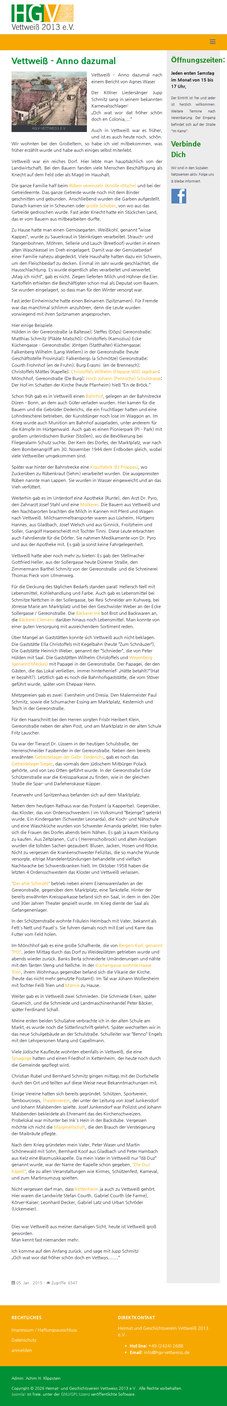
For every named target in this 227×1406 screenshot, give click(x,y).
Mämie (72, 985)
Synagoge (21, 1057)
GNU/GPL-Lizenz (75, 1394)
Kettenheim (86, 1188)
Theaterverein (56, 1100)
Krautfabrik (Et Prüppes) (114, 466)
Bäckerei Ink (88, 612)
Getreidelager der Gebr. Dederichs (69, 756)
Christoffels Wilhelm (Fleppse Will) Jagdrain (114, 371)
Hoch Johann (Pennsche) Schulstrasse (123, 378)
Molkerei (89, 504)
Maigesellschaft (69, 1126)
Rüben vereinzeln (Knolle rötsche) (102, 185)
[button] (212, 42)
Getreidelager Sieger (32, 763)
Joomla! (19, 1394)
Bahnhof (94, 395)
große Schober (101, 205)
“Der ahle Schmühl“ (31, 883)
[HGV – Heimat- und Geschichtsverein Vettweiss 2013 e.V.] (43, 17)
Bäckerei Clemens (36, 619)
